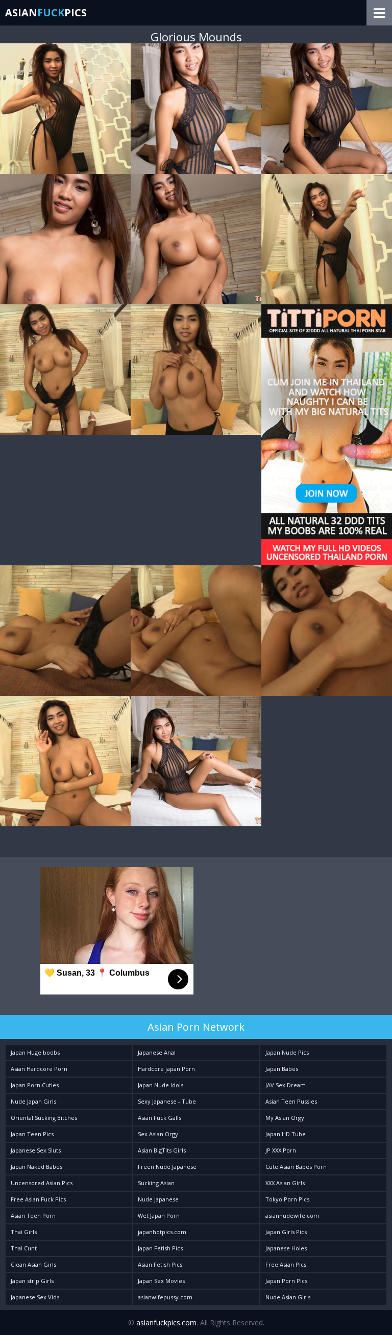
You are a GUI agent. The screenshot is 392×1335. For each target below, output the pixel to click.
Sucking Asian (156, 1183)
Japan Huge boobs (35, 1052)
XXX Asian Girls (285, 1183)
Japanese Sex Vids (35, 1297)
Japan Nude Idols (160, 1085)
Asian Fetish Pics (160, 1264)
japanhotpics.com (162, 1232)
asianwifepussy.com (165, 1297)
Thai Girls (24, 1232)
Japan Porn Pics (286, 1281)
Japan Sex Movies (161, 1281)
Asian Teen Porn (33, 1215)
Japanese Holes (286, 1248)
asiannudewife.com (292, 1215)
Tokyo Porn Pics (287, 1199)
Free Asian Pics (285, 1264)
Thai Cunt (24, 1248)
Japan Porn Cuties (35, 1085)
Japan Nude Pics (287, 1052)
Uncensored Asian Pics (41, 1183)
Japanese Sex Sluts (36, 1150)
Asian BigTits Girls (162, 1150)
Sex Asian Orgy (158, 1134)
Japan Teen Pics (32, 1134)
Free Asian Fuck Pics (38, 1199)
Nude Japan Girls (33, 1101)
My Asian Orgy (284, 1117)
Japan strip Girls (32, 1281)
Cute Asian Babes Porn (296, 1166)
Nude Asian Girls (287, 1297)
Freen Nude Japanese (167, 1166)
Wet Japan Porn (159, 1215)
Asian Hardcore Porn (39, 1068)
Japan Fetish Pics (160, 1248)
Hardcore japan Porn (166, 1068)
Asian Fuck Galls (159, 1117)
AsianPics (46, 12)
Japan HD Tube (285, 1134)
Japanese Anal (157, 1052)
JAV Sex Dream (285, 1085)
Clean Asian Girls (33, 1264)
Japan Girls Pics (286, 1232)
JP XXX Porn (280, 1150)
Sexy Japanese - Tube (167, 1101)
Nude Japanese (158, 1199)
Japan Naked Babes (36, 1166)
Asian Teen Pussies (291, 1101)
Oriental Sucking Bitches (44, 1117)
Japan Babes (281, 1068)
